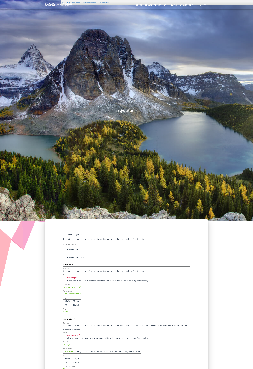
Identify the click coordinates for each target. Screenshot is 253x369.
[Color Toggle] (205, 4)
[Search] (199, 4)
